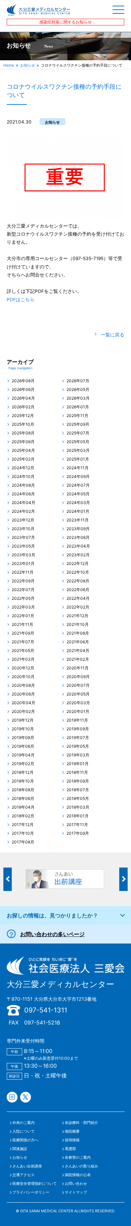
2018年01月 (78, 816)
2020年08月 (23, 685)
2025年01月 (78, 459)
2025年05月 (78, 442)
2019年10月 (23, 729)
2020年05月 (78, 694)
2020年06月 (23, 694)
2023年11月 (78, 520)
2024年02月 (23, 511)
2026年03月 (78, 398)
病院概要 (72, 1131)
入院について (23, 1131)
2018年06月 (23, 799)
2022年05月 (23, 598)
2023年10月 (23, 529)
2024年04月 (23, 503)
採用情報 (72, 1140)
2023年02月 (78, 555)
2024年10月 (23, 477)
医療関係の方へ (25, 1140)
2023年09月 (78, 529)
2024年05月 (78, 494)
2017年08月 (23, 842)
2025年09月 (78, 424)
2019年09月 (78, 729)
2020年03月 (78, 703)
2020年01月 (78, 712)
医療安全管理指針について (34, 1184)
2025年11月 (77, 416)
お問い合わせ (76, 1184)
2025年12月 (23, 416)
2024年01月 (78, 511)
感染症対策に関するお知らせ (65, 21)
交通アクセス (23, 1175)
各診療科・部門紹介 (81, 1123)
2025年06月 (23, 442)
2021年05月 (23, 651)
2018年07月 (78, 790)
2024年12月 (23, 468)
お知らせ (27, 65)
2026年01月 (78, 407)
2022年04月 (78, 598)
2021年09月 (23, 633)
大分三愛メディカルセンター (60, 984)
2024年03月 (78, 503)
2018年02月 (23, 816)
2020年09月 (78, 677)
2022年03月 (23, 607)
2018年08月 (23, 790)
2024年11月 (78, 468)
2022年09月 (23, 581)
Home (8, 65)
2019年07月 (78, 738)
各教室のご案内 (78, 1157)
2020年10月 (23, 677)
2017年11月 (77, 825)
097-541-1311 (45, 1010)
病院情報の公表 (78, 1175)
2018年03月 (78, 807)
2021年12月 (77, 616)
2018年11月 (77, 772)
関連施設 (19, 1149)
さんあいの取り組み (81, 1166)
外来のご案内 (23, 1123)
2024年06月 (23, 494)
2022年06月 (78, 590)
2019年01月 (78, 764)
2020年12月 (23, 668)
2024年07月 (78, 485)
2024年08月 (23, 485)
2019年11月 (77, 720)
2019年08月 (23, 738)
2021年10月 (78, 625)
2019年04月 (23, 755)
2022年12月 (78, 564)
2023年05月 (23, 546)
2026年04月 (23, 398)
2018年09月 (78, 781)
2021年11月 (22, 625)
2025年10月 (23, 424)
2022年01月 (23, 616)
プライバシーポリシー (30, 1192)
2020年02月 (23, 712)
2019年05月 (78, 746)
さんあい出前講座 (27, 1166)
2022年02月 (78, 607)
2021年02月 (78, 659)
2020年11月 (78, 668)
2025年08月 (23, 433)
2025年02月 (23, 459)
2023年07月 (23, 538)
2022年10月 (78, 572)
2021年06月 (78, 642)
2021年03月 (23, 659)
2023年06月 (78, 538)
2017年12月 (23, 825)
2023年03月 (23, 555)
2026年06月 (23, 390)
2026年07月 (78, 381)
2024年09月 (78, 477)
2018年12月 (23, 772)
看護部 (70, 1149)
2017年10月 (23, 833)
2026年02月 (23, 407)
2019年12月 (23, 720)
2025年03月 (78, 450)
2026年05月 (78, 390)
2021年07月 (23, 642)
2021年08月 (78, 633)
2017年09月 (78, 833)
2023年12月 (23, 520)
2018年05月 (78, 799)
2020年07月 (78, 685)
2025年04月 (23, 450)
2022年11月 (23, 572)
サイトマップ (76, 1192)
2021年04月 (78, 651)
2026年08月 (23, 381)
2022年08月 (78, 581)
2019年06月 (23, 746)
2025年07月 (78, 433)
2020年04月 (23, 703)
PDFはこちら (21, 299)
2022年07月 (23, 590)
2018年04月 (23, 807)
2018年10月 (23, 781)
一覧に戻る (112, 334)
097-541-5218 (42, 1022)
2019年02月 (23, 764)
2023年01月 (23, 564)
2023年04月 (78, 546)
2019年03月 (78, 755)
